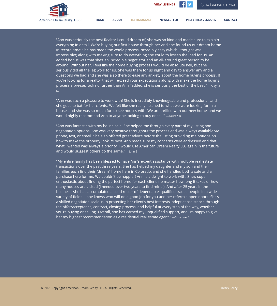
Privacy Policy (228, 288)
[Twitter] (190, 4)
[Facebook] (182, 4)
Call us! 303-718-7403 (220, 4)
